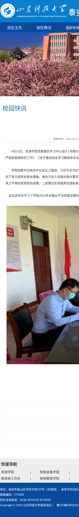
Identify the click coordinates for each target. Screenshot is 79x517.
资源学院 (7, 472)
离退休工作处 (10, 478)
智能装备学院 (49, 472)
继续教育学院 (49, 478)
